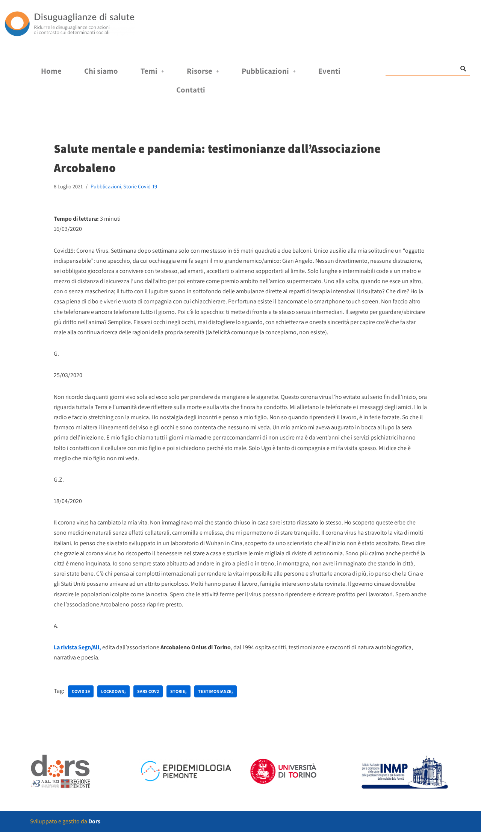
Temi (149, 71)
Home (51, 71)
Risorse (199, 71)
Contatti (190, 90)
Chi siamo (101, 71)
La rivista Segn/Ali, (77, 647)
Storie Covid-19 (140, 186)
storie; (178, 691)
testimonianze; (215, 691)
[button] (152, 71)
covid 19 (81, 691)
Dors (94, 821)
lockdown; (113, 691)
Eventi (329, 71)
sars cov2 (148, 691)
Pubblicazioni (265, 71)
